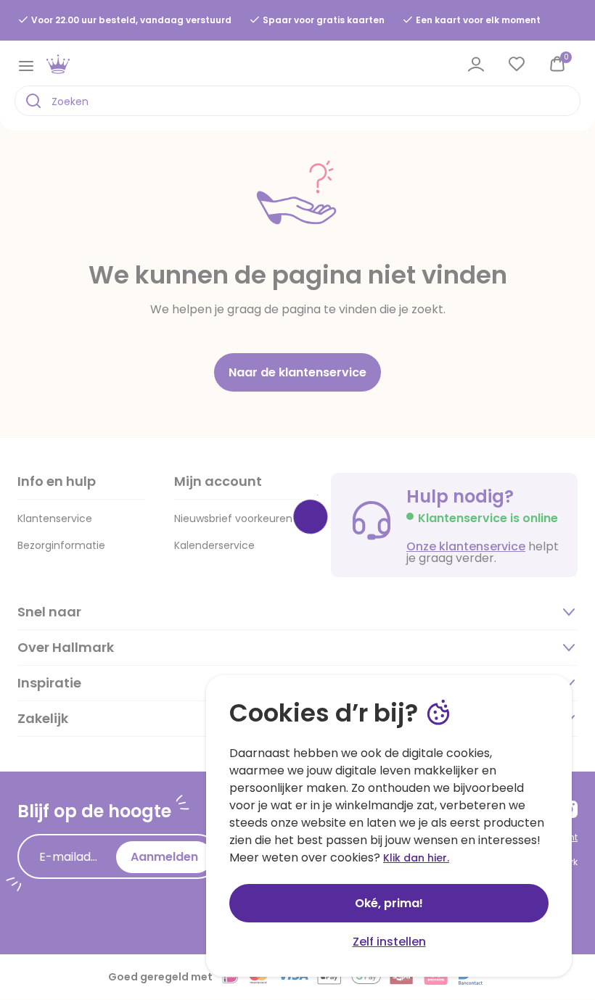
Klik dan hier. (416, 858)
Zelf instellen (389, 941)
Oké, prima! (389, 903)
